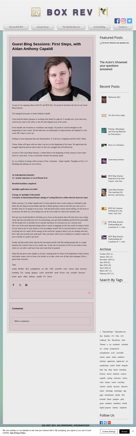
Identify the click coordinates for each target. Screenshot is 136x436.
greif (122, 399)
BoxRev (21, 269)
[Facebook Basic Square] (101, 422)
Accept (124, 431)
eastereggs (118, 391)
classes (107, 382)
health (124, 403)
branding (15, 273)
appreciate (120, 361)
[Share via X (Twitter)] (20, 285)
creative (102, 387)
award (112, 366)
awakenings (104, 366)
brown (62, 273)
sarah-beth (49, 273)
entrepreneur (109, 395)
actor (65, 269)
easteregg (109, 391)
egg (124, 391)
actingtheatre (35, 269)
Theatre (102, 344)
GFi (21, 273)
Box (27, 269)
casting (27, 273)
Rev (46, 269)
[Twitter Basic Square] (105, 422)
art (127, 361)
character (117, 378)
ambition (121, 357)
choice (49, 277)
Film (51, 269)
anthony (32, 277)
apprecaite (111, 361)
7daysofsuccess (120, 332)
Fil (44, 277)
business (116, 374)
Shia (123, 340)
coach (41, 273)
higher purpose (105, 408)
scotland (74, 273)
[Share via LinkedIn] (26, 285)
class (101, 382)
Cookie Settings (109, 431)
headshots (117, 403)
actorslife (58, 269)
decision (116, 387)
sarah (56, 273)
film (123, 395)
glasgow (35, 273)
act (43, 269)
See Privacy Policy (18, 432)
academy (125, 344)
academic (116, 344)
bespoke (125, 366)
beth (101, 370)
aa (110, 344)
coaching (121, 382)
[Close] (132, 431)
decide (109, 387)
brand (14, 277)
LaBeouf (103, 340)
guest (20, 277)
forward (102, 399)
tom (67, 273)
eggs (101, 395)
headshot (108, 403)
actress (71, 269)
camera (123, 374)
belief (118, 366)
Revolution (116, 340)
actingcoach (114, 349)
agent (108, 357)
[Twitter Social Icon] (129, 20)
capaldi (39, 277)
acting (14, 269)
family (117, 395)
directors (81, 273)
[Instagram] (123, 20)
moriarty (83, 269)
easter (102, 391)
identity (115, 408)
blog (77, 269)
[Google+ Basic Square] (109, 422)
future (109, 399)
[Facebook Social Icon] (117, 20)
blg (106, 370)
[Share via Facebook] (13, 285)
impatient (123, 408)
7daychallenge (107, 332)
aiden (25, 277)
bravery (102, 374)
